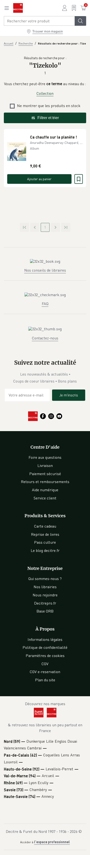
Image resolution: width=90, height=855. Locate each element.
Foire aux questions (45, 457)
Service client (45, 498)
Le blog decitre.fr (45, 550)
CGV (45, 663)
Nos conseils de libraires (45, 270)
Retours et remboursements (45, 481)
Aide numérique (45, 489)
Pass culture (45, 542)
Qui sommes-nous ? (45, 578)
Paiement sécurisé (45, 473)
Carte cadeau (45, 526)
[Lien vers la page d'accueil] (18, 8)
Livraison (45, 465)
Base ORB (45, 611)
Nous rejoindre (45, 595)
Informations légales (45, 639)
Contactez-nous (45, 338)
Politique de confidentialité (45, 647)
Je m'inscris (68, 395)
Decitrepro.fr (45, 603)
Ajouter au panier (39, 179)
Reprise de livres (45, 534)
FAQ (45, 303)
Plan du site (45, 679)
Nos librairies (45, 586)
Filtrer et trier (48, 118)
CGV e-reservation (45, 671)
